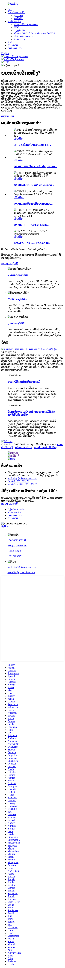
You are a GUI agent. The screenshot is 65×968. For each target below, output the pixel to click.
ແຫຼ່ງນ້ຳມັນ (20, 30)
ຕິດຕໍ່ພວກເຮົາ (15, 48)
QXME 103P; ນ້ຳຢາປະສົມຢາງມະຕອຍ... (35, 166)
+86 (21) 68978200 (17, 545)
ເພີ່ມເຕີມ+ (19, 138)
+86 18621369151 (17, 540)
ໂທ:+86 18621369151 (18, 481)
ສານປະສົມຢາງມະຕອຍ (26, 24)
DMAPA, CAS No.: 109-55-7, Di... (32, 243)
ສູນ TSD (18, 15)
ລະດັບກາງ (19, 39)
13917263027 (14, 556)
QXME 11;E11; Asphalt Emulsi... (31, 225)
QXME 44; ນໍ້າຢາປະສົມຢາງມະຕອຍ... (34, 185)
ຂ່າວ (10, 42)
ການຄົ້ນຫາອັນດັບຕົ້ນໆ (45, 447)
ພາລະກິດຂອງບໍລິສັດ (18, 275)
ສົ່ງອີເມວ (5, 526)
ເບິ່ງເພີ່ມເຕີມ (7, 116)
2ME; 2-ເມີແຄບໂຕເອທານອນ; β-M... (32, 145)
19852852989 (14, 551)
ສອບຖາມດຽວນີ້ (9, 263)
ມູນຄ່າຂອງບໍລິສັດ (16, 323)
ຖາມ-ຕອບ (13, 45)
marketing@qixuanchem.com (22, 478)
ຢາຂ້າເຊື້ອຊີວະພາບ (24, 36)
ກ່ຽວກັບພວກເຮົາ (16, 12)
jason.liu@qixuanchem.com (21, 572)
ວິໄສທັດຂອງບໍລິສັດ (17, 299)
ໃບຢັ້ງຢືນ (18, 18)
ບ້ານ (10, 9)
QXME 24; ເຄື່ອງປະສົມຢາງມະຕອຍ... (33, 203)
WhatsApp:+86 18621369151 (22, 484)
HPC (16, 27)
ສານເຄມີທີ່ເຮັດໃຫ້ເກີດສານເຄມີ (24, 382)
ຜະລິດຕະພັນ (14, 21)
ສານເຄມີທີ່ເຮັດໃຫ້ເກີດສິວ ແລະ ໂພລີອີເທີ (34, 33)
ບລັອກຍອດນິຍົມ (23, 447)
